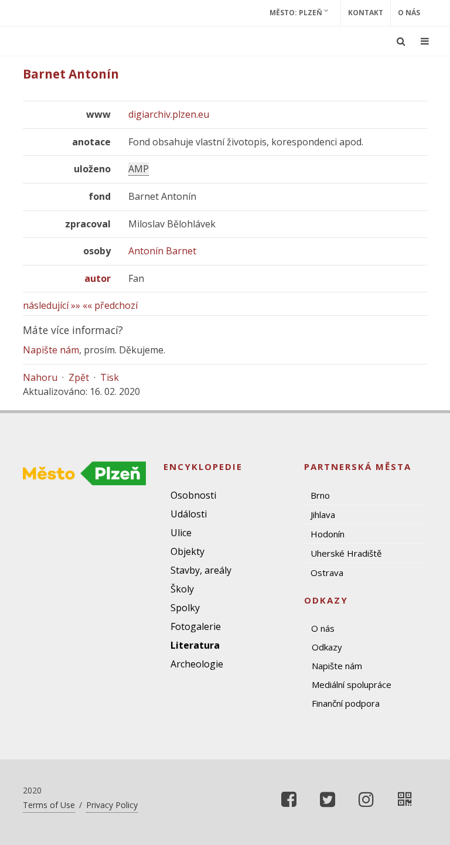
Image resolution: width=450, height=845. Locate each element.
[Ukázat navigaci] (425, 41)
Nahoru (40, 377)
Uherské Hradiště (346, 553)
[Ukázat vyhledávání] (401, 41)
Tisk (109, 377)
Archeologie (197, 663)
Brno (320, 495)
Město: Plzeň (297, 13)
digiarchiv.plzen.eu (168, 114)
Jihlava (323, 514)
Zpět (79, 377)
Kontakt (365, 13)
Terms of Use (49, 804)
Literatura (195, 645)
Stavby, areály (201, 570)
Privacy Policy (112, 804)
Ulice (181, 532)
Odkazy (327, 647)
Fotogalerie (196, 626)
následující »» (51, 305)
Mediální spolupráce (351, 684)
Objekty (187, 551)
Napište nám (51, 349)
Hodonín (328, 534)
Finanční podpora (346, 703)
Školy (182, 588)
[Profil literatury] (404, 799)
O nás (409, 13)
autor (97, 278)
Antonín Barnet (162, 250)
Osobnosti (193, 495)
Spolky (185, 607)
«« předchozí (110, 305)
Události (189, 513)
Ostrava (327, 572)
